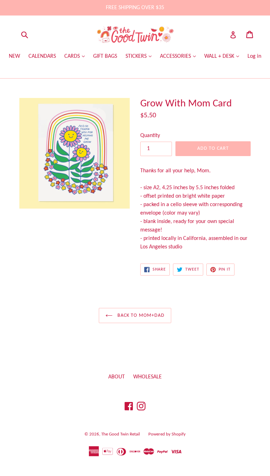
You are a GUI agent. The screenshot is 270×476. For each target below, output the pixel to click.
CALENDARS (42, 56)
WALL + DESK (220, 56)
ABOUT (116, 377)
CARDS (72, 56)
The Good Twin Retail (120, 434)
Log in (254, 56)
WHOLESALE (147, 377)
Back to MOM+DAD (140, 315)
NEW (14, 56)
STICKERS (137, 56)
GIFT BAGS (105, 56)
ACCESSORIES (176, 56)
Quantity (150, 135)
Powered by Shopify (167, 434)
